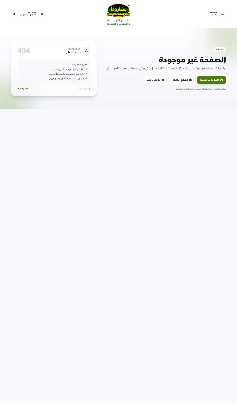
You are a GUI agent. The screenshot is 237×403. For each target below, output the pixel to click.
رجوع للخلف (22, 88)
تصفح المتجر (180, 79)
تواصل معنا (153, 79)
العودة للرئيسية (209, 79)
